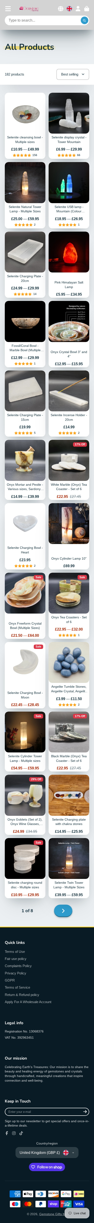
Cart (86, 8)
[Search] (85, 20)
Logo (29, 8)
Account (78, 8)
